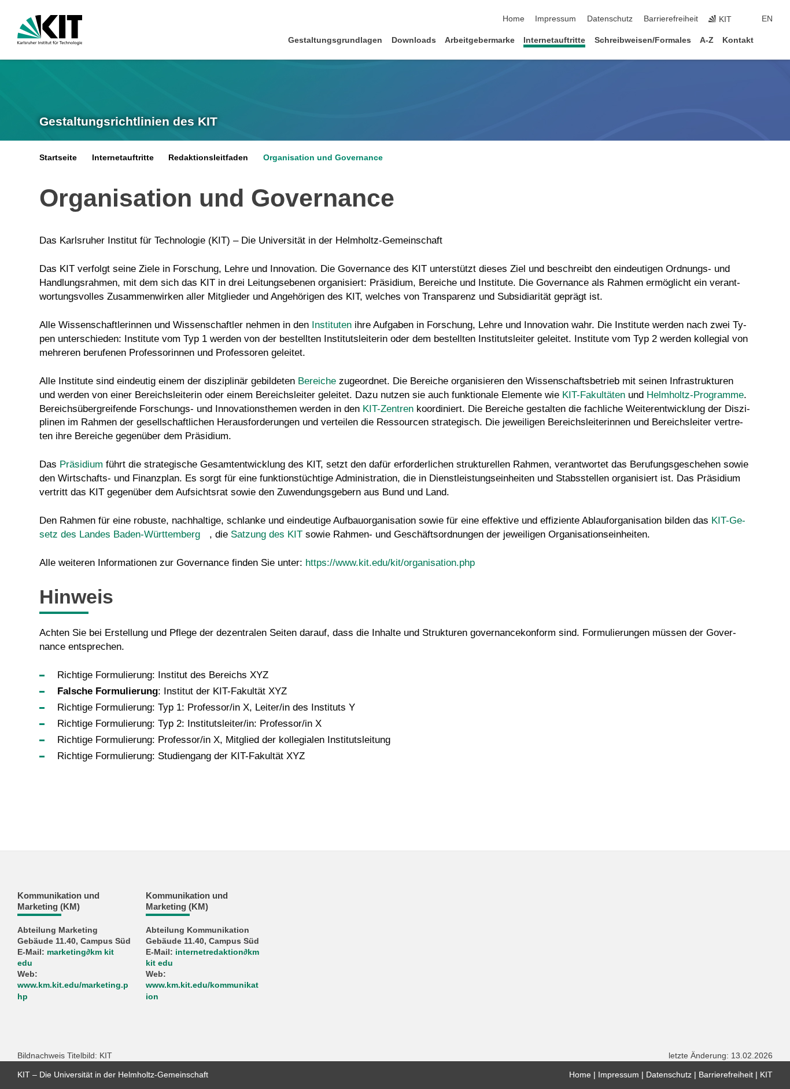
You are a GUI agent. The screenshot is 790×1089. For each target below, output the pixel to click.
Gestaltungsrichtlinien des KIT (128, 121)
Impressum (555, 18)
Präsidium (83, 464)
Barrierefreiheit (671, 18)
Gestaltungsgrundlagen (335, 40)
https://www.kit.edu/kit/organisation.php (390, 562)
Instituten (333, 324)
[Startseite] (769, 40)
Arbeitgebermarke (480, 40)
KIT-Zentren (388, 408)
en (767, 18)
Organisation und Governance (323, 157)
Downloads (414, 40)
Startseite (58, 157)
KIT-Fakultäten (593, 394)
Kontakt (738, 40)
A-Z (707, 40)
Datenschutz (610, 18)
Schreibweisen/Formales (643, 40)
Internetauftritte (554, 40)
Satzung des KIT (266, 534)
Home (514, 18)
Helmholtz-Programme (695, 394)
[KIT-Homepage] (50, 30)
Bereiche (318, 381)
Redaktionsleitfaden (208, 157)
